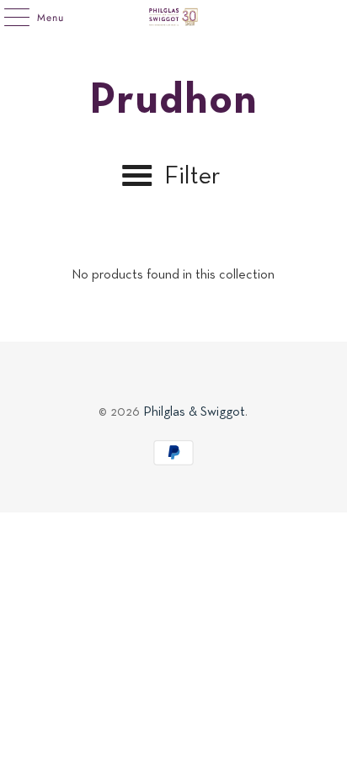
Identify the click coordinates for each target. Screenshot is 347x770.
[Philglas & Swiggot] (173, 17)
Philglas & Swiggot (194, 412)
